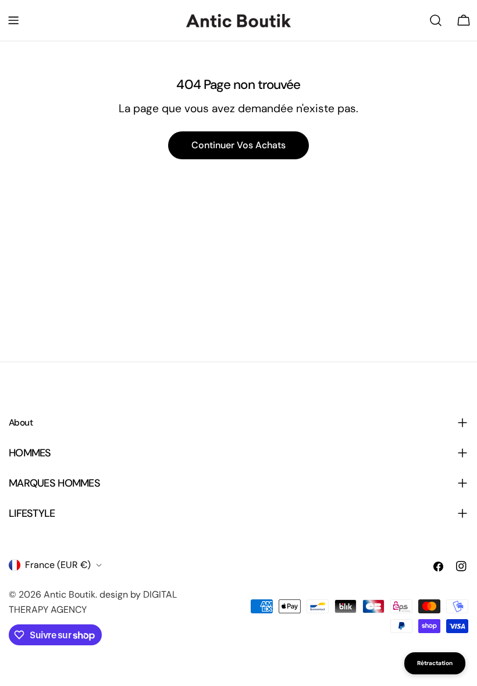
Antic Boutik (69, 594)
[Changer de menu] (13, 20)
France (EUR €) (58, 565)
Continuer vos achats (238, 145)
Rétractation (435, 663)
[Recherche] (435, 20)
